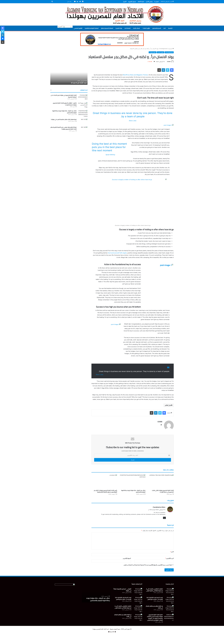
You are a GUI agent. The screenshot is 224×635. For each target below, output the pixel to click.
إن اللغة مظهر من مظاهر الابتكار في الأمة (154, 607)
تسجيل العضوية (132, 1)
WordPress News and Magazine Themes (135, 75)
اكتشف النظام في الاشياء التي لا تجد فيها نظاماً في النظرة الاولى (154, 590)
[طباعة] (159, 70)
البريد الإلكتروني (169, 558)
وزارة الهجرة (119, 28)
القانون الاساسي (78, 28)
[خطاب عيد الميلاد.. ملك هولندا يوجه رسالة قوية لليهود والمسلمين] (132, 481)
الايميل (124, 1)
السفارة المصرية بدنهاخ (107, 28)
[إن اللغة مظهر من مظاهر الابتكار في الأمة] (169, 609)
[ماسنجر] (2, 38)
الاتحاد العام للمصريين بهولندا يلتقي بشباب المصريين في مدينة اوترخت (163, 491)
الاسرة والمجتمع (157, 28)
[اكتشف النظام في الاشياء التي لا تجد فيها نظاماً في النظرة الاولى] (169, 591)
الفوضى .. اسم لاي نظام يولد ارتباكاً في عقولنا (122, 590)
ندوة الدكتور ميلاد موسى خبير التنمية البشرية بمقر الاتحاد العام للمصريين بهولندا (63, 128)
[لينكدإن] (163, 70)
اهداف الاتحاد (136, 28)
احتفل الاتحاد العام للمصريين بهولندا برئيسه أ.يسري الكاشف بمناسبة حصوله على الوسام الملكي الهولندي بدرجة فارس (155, 617)
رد (164, 518)
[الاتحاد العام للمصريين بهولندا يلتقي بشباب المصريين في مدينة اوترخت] (161, 481)
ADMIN (169, 61)
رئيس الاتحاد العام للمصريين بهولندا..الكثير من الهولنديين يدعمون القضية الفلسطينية (105, 491)
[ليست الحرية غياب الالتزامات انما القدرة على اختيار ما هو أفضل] (169, 600)
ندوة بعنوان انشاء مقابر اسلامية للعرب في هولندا (64, 119)
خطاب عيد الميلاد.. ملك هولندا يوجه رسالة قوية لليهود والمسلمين (133, 491)
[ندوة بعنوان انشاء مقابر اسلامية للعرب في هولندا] (83, 122)
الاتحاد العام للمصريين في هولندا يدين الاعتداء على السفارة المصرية (64, 96)
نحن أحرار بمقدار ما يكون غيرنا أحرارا (75, 82)
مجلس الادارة (149, 1)
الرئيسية (170, 28)
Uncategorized (163, 48)
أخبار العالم (168, 405)
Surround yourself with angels (117, 253)
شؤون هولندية (153, 52)
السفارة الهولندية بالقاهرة (92, 28)
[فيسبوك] (172, 70)
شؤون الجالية (146, 28)
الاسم (172, 551)
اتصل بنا (157, 1)
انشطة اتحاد (127, 28)
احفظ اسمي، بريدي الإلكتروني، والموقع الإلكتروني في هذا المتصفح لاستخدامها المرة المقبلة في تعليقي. (147, 565)
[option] (69, 75)
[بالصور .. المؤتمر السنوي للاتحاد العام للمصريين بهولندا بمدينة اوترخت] (83, 105)
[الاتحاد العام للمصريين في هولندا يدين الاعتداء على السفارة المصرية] (83, 97)
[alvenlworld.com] (112, 14)
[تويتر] (167, 70)
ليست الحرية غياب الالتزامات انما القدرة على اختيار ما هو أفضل (155, 598)
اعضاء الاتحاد (141, 1)
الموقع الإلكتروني (127, 558)
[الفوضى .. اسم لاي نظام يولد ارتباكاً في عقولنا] (137, 591)
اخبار (164, 28)
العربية (60, 26)
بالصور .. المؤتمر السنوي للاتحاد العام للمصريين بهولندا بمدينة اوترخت (65, 104)
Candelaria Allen (159, 507)
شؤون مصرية (160, 52)
